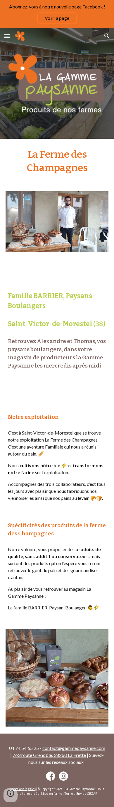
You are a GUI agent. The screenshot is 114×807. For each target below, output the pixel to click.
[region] (57, 14)
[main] (57, 161)
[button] (7, 36)
